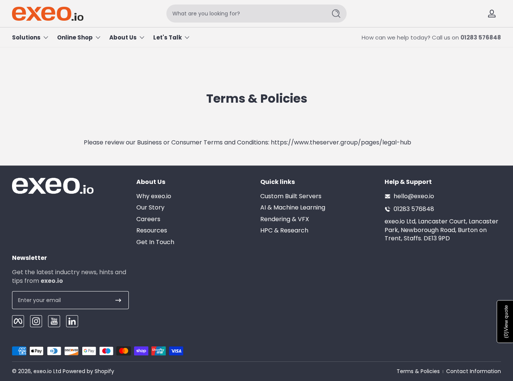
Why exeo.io (153, 196)
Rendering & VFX (284, 219)
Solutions (26, 37)
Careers (148, 219)
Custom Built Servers (290, 196)
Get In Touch (155, 242)
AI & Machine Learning (292, 207)
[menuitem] (194, 196)
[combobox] (244, 14)
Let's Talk (167, 37)
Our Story (150, 207)
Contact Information (473, 371)
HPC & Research (284, 230)
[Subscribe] (118, 300)
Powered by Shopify (88, 371)
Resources (151, 230)
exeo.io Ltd (47, 371)
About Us (123, 37)
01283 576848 (480, 37)
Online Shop (75, 37)
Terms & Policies (418, 371)
